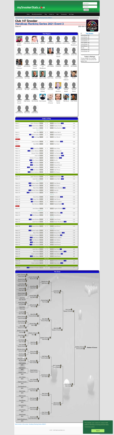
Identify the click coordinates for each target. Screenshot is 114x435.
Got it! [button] (98, 430)
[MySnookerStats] (57, 6)
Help (57, 14)
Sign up (95, 9)
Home (28, 14)
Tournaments (64, 14)
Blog (46, 14)
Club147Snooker (28, 18)
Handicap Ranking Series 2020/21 (43, 18)
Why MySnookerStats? (37, 14)
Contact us (51, 14)
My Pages (71, 14)
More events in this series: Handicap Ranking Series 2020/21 (30, 424)
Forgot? (91, 9)
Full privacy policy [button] (90, 426)
